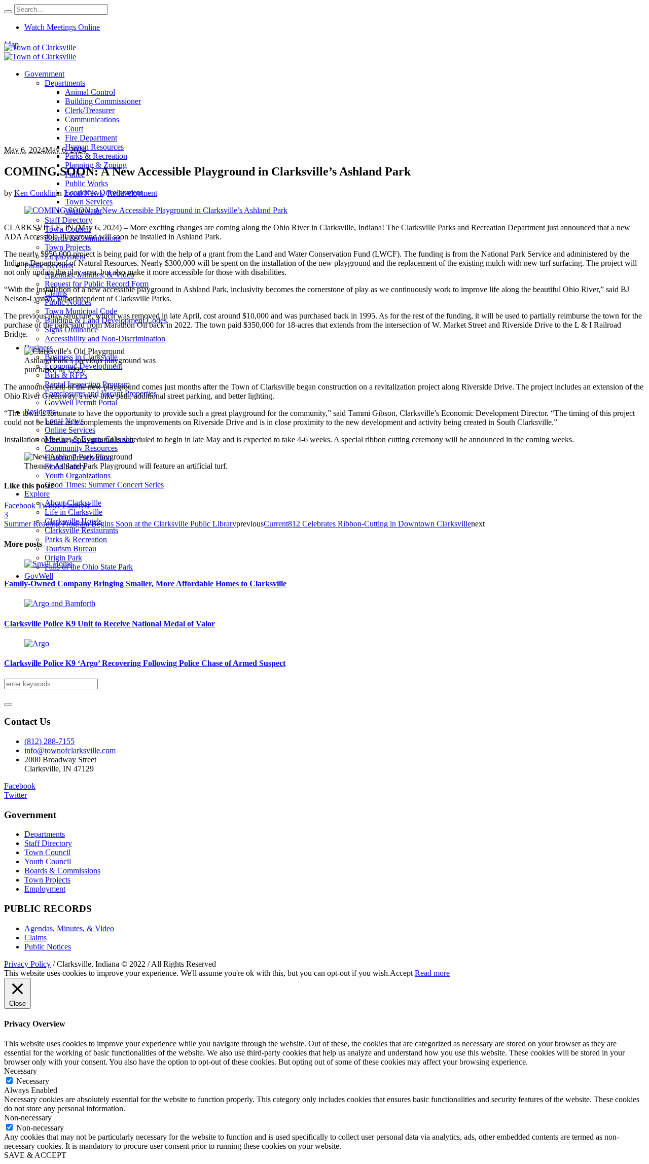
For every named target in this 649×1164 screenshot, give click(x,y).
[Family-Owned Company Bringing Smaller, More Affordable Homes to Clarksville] (48, 563)
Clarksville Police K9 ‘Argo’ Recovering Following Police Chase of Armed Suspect (144, 663)
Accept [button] (401, 973)
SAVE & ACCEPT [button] (35, 1155)
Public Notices (47, 946)
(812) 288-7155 (49, 741)
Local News (83, 193)
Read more (432, 973)
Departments (44, 834)
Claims (35, 937)
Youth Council (47, 861)
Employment (44, 889)
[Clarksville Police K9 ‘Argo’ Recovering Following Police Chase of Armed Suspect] (36, 643)
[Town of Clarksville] (40, 52)
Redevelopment (132, 193)
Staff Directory (48, 843)
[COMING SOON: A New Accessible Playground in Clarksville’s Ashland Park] (155, 210)
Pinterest (76, 505)
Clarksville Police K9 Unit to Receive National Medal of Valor (109, 623)
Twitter (49, 505)
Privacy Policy (27, 964)
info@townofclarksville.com (70, 750)
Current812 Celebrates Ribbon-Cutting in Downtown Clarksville (367, 523)
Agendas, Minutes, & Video (69, 928)
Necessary (32, 1081)
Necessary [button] (20, 1071)
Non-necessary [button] (28, 1117)
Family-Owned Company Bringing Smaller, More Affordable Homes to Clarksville (145, 583)
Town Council (47, 852)
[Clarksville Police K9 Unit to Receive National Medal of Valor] (59, 603)
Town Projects (47, 879)
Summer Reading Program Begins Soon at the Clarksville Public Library (120, 523)
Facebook (19, 505)
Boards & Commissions (62, 870)
